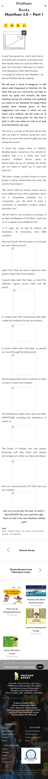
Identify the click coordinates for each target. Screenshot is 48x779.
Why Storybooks (31, 734)
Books (4, 531)
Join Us (4, 758)
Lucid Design (31, 774)
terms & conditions (11, 666)
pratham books (38, 531)
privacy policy (28, 666)
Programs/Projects (32, 731)
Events (4, 755)
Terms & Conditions (19, 772)
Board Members (8, 731)
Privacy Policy (31, 772)
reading (5, 534)
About (4, 727)
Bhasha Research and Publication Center (21, 571)
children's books (14, 531)
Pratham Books (24, 3)
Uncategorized (15, 534)
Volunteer (5, 752)
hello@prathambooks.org (12, 698)
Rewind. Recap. (27, 550)
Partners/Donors (8, 734)
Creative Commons (32, 737)
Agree (40, 667)
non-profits (26, 531)
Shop (27, 740)
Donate (5, 749)
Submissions (6, 761)
